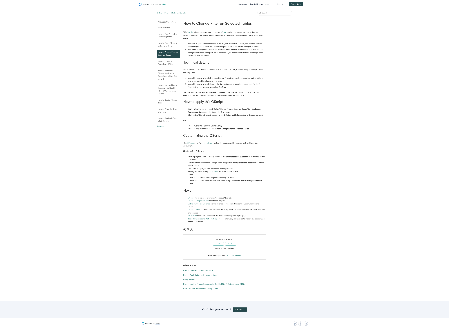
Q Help (159, 13)
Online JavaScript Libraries (199, 204)
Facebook (184, 229)
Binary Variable (164, 28)
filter (224, 32)
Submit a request (234, 256)
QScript (190, 32)
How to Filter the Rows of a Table (167, 110)
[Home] (152, 6)
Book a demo (296, 4)
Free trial (280, 4)
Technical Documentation (259, 4)
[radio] (218, 244)
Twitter (188, 229)
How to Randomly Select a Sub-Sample (168, 120)
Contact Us (242, 4)
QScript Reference (196, 210)
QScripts (214, 172)
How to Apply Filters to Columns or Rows (167, 44)
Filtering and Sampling (178, 13)
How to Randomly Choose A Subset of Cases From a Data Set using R (167, 75)
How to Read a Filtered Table (167, 101)
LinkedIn (191, 229)
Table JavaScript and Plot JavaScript (203, 219)
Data (166, 13)
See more (161, 126)
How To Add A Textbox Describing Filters (167, 35)
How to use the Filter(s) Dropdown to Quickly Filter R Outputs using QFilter (167, 89)
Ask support (239, 309)
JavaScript (208, 143)
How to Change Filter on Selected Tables (168, 53)
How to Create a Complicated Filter (165, 63)
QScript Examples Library (198, 201)
